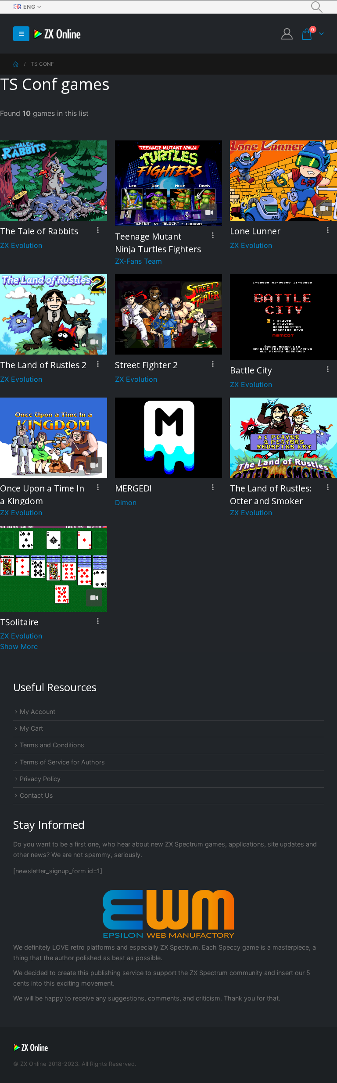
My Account (37, 711)
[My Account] (287, 33)
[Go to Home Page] (15, 64)
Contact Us (36, 795)
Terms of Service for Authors (62, 762)
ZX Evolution (21, 245)
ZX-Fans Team (138, 261)
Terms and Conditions (52, 745)
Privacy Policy (40, 778)
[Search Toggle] (317, 7)
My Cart (31, 728)
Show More (19, 646)
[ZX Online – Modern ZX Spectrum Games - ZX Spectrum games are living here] (57, 34)
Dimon (125, 502)
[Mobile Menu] (21, 33)
